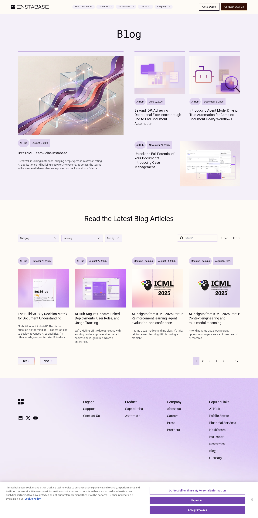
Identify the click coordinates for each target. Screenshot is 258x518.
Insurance (216, 437)
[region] (129, 500)
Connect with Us (234, 6)
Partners (173, 430)
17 (236, 361)
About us (174, 409)
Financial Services (222, 423)
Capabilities (134, 409)
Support (89, 409)
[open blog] (71, 111)
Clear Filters (230, 238)
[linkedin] (20, 418)
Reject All (197, 500)
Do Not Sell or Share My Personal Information (197, 490)
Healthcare (217, 430)
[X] (28, 418)
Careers (172, 416)
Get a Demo (209, 6)
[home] (30, 7)
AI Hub (214, 409)
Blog (212, 451)
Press (171, 423)
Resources (217, 444)
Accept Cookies (197, 510)
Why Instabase (83, 6)
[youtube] (35, 418)
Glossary (215, 458)
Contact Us (91, 416)
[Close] (252, 499)
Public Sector (219, 416)
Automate (132, 416)
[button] (105, 7)
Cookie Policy (33, 498)
